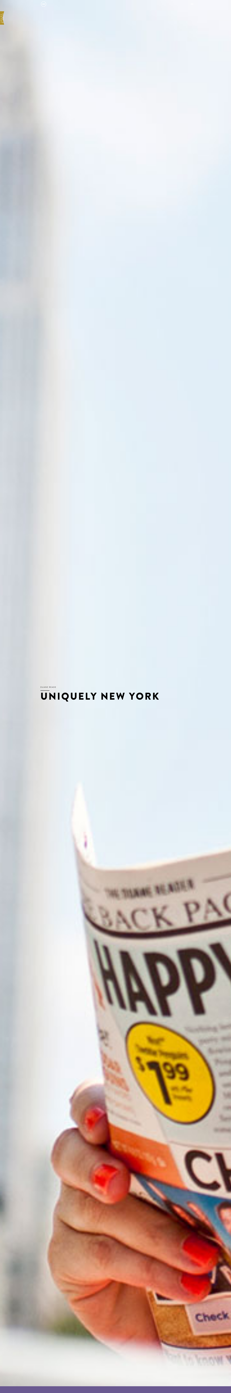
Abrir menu (192, 4)
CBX (43, 4)
